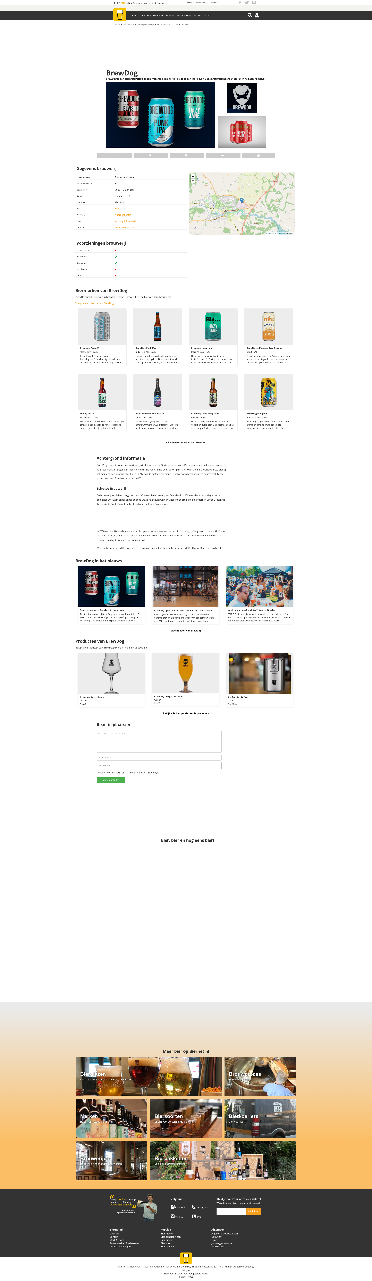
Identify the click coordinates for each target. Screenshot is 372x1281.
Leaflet (268, 233)
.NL (129, 2)
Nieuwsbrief (218, 1246)
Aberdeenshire (163, 24)
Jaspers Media (201, 1273)
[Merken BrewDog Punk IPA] (260, 916)
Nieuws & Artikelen (152, 15)
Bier (134, 15)
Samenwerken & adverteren (125, 1243)
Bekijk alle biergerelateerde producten (186, 713)
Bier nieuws (167, 1240)
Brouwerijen (184, 15)
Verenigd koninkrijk (145, 24)
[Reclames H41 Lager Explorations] (186, 916)
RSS (198, 1217)
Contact (189, 2)
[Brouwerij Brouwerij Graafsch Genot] (102, 967)
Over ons (115, 1233)
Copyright (216, 1236)
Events (198, 15)
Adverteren (200, 2)
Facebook (180, 1207)
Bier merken (167, 1233)
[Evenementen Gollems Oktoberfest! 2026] (270, 967)
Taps (230, 700)
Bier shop (166, 1243)
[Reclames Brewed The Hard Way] (186, 864)
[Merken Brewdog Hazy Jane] (158, 967)
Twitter (179, 1217)
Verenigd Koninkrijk (126, 221)
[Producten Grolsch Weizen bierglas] (214, 967)
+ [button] (193, 176)
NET (123, 2)
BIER (116, 2)
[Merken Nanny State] (260, 864)
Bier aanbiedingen (171, 1236)
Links (214, 1240)
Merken (170, 15)
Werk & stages (118, 1240)
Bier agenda (167, 1246)
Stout (250, 351)
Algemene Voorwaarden (224, 1233)
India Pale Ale (143, 351)
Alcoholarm (86, 351)
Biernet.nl (168, 1273)
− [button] (193, 181)
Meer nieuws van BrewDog (186, 630)
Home (117, 24)
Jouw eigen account (222, 1243)
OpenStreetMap (279, 233)
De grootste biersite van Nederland (148, 3)
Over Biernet (214, 2)
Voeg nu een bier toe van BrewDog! (94, 303)
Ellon (176, 24)
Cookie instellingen (120, 1246)
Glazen (83, 700)
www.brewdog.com (125, 227)
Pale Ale (195, 417)
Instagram (202, 1207)
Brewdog (185, 24)
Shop (208, 15)
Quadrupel (141, 417)
